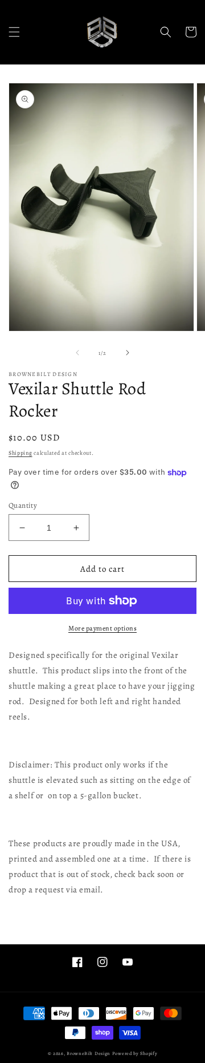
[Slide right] (127, 352)
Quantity (23, 505)
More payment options (102, 628)
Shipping (20, 452)
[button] (14, 32)
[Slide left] (77, 352)
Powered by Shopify (135, 1053)
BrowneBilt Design (88, 1053)
